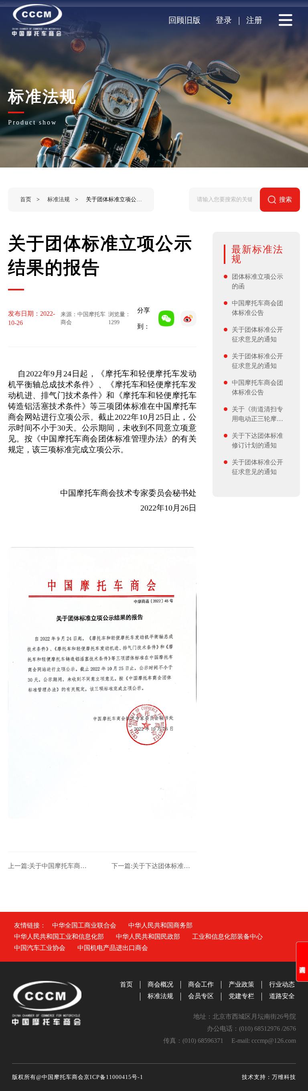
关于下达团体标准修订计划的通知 (257, 440)
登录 (224, 20)
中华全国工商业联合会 (84, 925)
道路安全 (282, 996)
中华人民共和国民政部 (148, 936)
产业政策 (241, 984)
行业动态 (282, 984)
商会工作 (201, 984)
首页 (25, 199)
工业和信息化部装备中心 (227, 936)
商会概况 (160, 984)
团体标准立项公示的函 (257, 281)
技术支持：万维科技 (269, 1077)
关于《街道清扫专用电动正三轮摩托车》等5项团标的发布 (259, 415)
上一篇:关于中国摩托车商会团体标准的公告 (50, 865)
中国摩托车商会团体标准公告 (257, 308)
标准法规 (58, 199)
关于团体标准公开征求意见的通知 (257, 334)
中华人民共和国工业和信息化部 (59, 936)
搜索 (285, 199)
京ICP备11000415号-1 (113, 1077)
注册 (254, 20)
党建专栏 (241, 996)
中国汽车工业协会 (39, 947)
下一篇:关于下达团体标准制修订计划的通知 (153, 865)
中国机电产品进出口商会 (112, 947)
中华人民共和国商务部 (160, 925)
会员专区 (201, 996)
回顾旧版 (184, 20)
